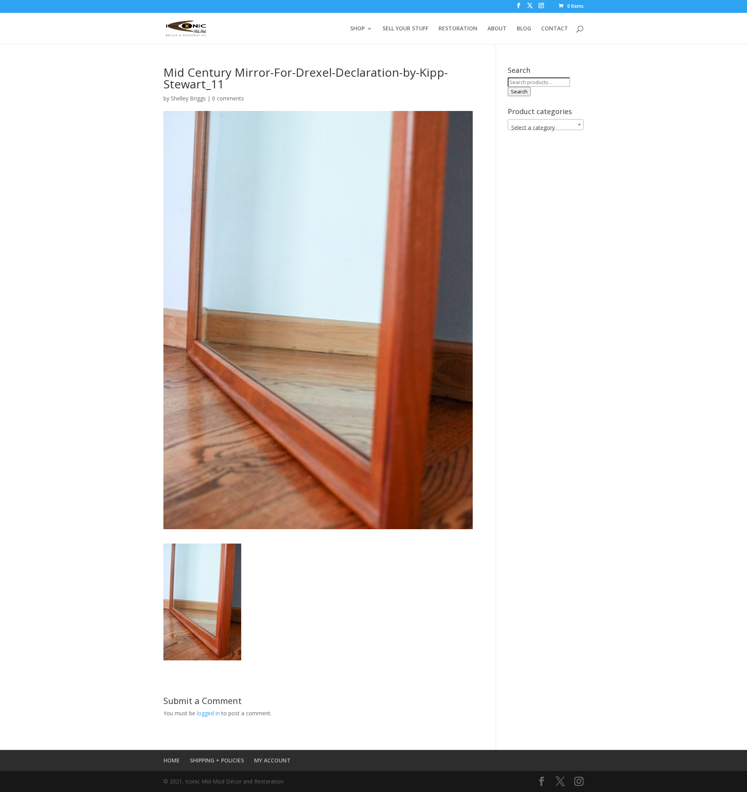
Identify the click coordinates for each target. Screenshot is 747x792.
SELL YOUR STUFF (405, 29)
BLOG (524, 29)
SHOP (357, 29)
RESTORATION (457, 29)
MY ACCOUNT (272, 760)
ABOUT (497, 29)
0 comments (228, 98)
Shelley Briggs (188, 98)
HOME (171, 760)
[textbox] (545, 128)
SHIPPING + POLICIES (217, 760)
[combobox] (546, 124)
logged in (208, 713)
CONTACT (554, 29)
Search (519, 91)
